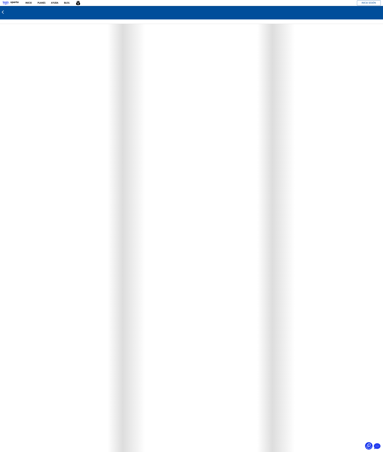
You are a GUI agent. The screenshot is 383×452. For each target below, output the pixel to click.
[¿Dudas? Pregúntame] (369, 446)
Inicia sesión (369, 2)
